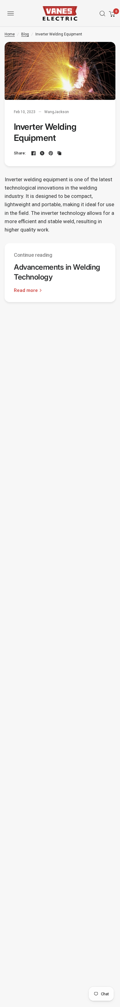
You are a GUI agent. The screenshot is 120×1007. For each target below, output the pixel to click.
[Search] (100, 13)
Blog (25, 34)
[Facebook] (33, 153)
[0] (111, 13)
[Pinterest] (50, 153)
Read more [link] (26, 290)
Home (10, 34)
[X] (42, 153)
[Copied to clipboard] (59, 153)
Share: (20, 153)
